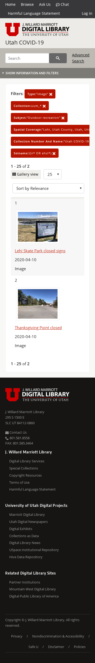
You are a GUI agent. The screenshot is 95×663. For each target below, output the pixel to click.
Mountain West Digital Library (32, 589)
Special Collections (23, 468)
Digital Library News (24, 542)
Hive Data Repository (25, 557)
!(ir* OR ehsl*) (33, 153)
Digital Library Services (26, 461)
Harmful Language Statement (34, 13)
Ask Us (45, 4)
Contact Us (18, 432)
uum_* (28, 106)
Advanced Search (80, 57)
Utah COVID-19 (24, 42)
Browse (27, 4)
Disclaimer (56, 646)
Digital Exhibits (20, 528)
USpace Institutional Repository (34, 549)
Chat (64, 4)
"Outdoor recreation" (37, 118)
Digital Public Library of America (34, 596)
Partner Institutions (24, 582)
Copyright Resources (25, 475)
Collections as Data (24, 535)
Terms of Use (19, 482)
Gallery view (27, 174)
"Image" (38, 94)
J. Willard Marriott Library (24, 411)
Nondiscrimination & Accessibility (58, 636)
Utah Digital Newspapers (28, 521)
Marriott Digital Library (27, 514)
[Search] (58, 58)
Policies (80, 646)
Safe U (33, 646)
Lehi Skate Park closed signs (40, 250)
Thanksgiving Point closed (38, 327)
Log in (87, 13)
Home (10, 4)
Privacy (16, 636)
